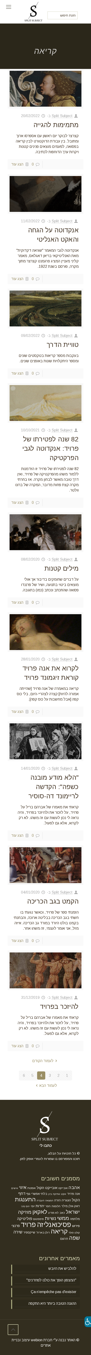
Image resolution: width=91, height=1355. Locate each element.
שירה (18, 1232)
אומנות (31, 1188)
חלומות (56, 1206)
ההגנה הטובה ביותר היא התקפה (52, 1303)
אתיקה (56, 1193)
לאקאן (39, 1212)
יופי (33, 1206)
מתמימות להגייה (56, 125)
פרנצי (15, 1226)
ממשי (63, 1218)
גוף (28, 1194)
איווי (22, 1187)
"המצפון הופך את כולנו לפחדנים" (51, 1280)
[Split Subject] (34, 7)
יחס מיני (25, 1206)
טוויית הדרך (63, 344)
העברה (40, 1200)
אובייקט (63, 1188)
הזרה (57, 1200)
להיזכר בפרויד (59, 1006)
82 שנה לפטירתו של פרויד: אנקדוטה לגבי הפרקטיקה (50, 448)
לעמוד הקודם (42, 1061)
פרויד (28, 1224)
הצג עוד (17, 164)
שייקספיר (29, 1232)
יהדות (40, 1206)
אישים (14, 1188)
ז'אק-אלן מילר (70, 1206)
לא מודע (53, 1212)
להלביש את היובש (62, 1268)
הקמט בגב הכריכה (53, 901)
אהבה (74, 1187)
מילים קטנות (62, 568)
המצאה (49, 1200)
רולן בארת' (43, 1232)
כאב (62, 1212)
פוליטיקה (24, 1218)
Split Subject (62, 116)
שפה (74, 1238)
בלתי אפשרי (39, 1194)
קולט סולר (74, 1232)
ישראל (73, 1212)
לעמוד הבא (48, 1085)
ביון (50, 1193)
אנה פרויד (73, 1194)
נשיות (50, 1218)
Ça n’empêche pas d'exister (53, 1292)
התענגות (25, 1199)
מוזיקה (25, 1212)
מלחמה (75, 1219)
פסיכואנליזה (54, 1224)
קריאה (59, 1231)
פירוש (76, 1226)
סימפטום (38, 1219)
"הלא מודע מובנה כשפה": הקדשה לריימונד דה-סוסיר (53, 787)
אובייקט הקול (47, 1188)
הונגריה (66, 1200)
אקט (63, 1193)
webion (36, 1340)
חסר (48, 1206)
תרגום (64, 1238)
